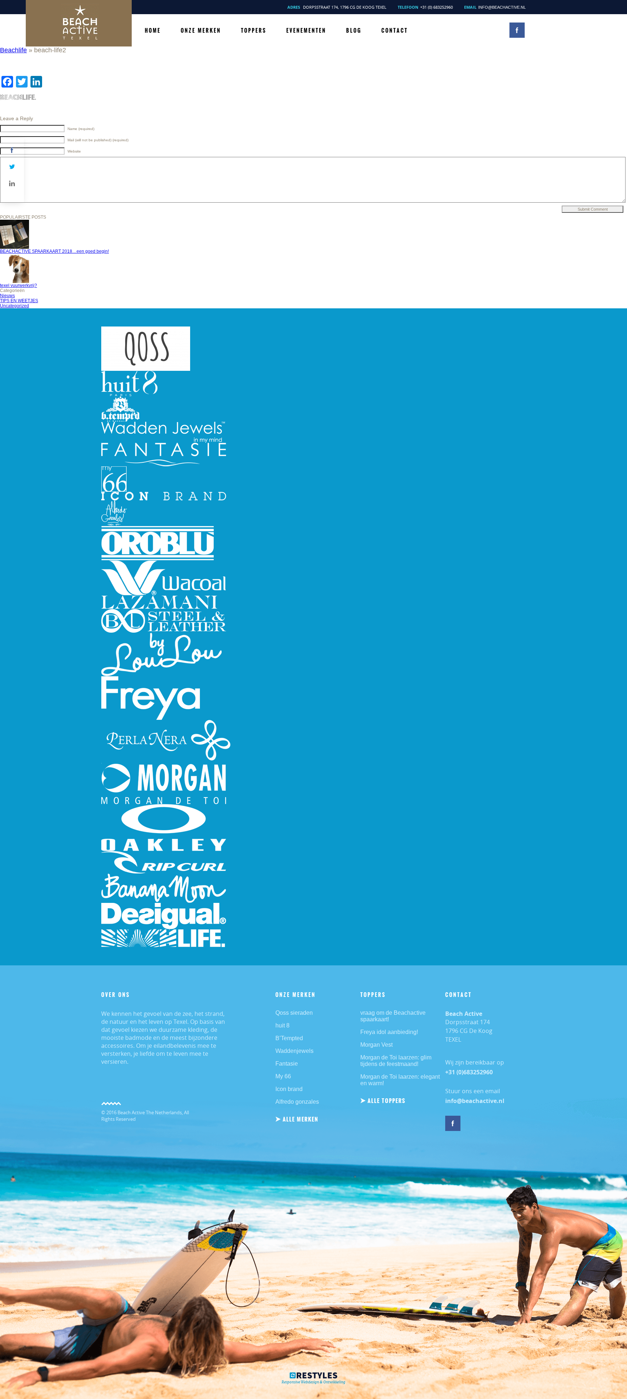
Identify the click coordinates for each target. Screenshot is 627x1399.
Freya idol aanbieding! (389, 1032)
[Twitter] (12, 166)
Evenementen (306, 31)
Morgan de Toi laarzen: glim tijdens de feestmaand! (395, 1060)
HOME (153, 31)
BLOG (353, 31)
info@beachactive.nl (502, 7)
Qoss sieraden (294, 1013)
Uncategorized (14, 305)
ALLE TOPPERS (387, 1100)
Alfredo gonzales (297, 1102)
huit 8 (282, 1025)
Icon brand (289, 1089)
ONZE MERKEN (201, 31)
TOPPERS (253, 31)
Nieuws (7, 295)
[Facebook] (12, 150)
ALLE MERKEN (301, 1119)
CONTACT (394, 31)
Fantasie (286, 1064)
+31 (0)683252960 (469, 1072)
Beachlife (13, 50)
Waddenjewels (294, 1051)
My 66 (283, 1076)
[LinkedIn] (12, 183)
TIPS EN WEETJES (19, 300)
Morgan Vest (376, 1045)
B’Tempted (289, 1038)
